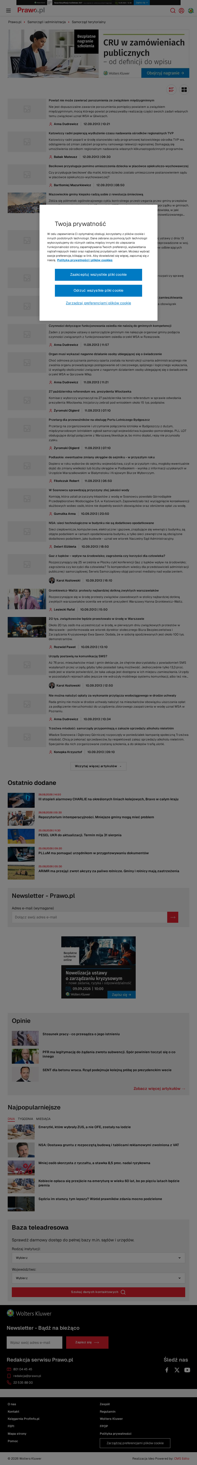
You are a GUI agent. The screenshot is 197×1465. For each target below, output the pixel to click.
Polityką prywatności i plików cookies (85, 260)
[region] (98, 263)
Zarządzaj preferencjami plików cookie (98, 303)
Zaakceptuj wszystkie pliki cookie (98, 274)
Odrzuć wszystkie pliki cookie (99, 290)
